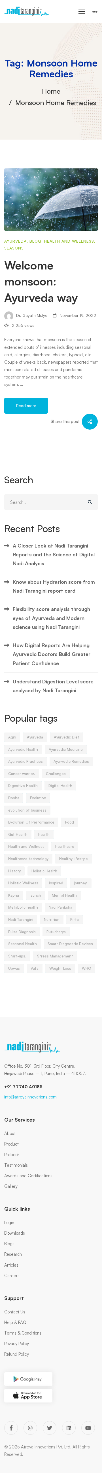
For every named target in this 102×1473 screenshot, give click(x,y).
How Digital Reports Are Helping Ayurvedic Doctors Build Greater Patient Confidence (51, 654)
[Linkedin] (69, 1428)
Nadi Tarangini (20, 919)
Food (69, 822)
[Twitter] (49, 1428)
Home (51, 91)
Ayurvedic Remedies (71, 761)
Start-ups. (17, 956)
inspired (56, 883)
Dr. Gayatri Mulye (31, 315)
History (14, 871)
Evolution (38, 798)
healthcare (64, 846)
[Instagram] (30, 1428)
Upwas (14, 968)
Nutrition (52, 919)
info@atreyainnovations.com (30, 1097)
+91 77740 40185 (23, 1086)
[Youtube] (88, 1428)
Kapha (13, 895)
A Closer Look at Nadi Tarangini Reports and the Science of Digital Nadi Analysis (54, 554)
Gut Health (17, 834)
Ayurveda (15, 241)
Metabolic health (23, 907)
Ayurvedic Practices (25, 761)
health (44, 834)
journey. (81, 883)
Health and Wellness (69, 241)
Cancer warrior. (21, 773)
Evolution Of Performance (31, 822)
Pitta (74, 919)
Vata (35, 968)
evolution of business (27, 810)
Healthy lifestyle (73, 858)
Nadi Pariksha (60, 907)
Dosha (13, 798)
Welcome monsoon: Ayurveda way (41, 281)
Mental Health (64, 895)
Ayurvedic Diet (66, 737)
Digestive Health (23, 785)
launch (35, 895)
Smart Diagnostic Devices (70, 943)
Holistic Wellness (23, 883)
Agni (12, 737)
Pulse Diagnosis (22, 931)
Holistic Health (44, 871)
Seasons (14, 248)
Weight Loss (60, 968)
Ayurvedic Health (23, 749)
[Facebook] (11, 1428)
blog (35, 241)
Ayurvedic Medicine (66, 749)
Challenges (56, 773)
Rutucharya (56, 931)
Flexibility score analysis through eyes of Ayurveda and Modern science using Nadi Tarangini (51, 618)
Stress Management (55, 956)
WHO (86, 968)
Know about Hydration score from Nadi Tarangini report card (54, 586)
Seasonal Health (22, 943)
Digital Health (60, 785)
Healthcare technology (28, 858)
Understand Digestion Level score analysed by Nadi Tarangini (53, 685)
